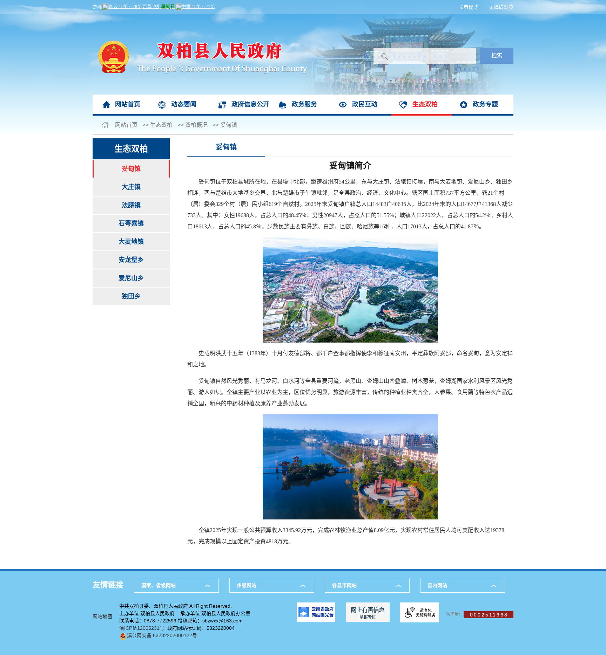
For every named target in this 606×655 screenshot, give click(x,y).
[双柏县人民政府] (200, 17)
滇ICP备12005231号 (141, 628)
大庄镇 (131, 187)
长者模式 (468, 7)
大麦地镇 (131, 241)
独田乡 (131, 296)
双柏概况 (196, 125)
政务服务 (304, 104)
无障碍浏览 (501, 7)
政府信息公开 (250, 104)
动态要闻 (183, 104)
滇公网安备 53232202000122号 (162, 635)
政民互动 (364, 104)
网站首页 (127, 104)
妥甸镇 (228, 125)
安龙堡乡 (131, 259)
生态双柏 (425, 104)
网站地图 (102, 616)
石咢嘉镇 (131, 223)
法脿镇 (131, 205)
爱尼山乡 (131, 278)
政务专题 (485, 104)
